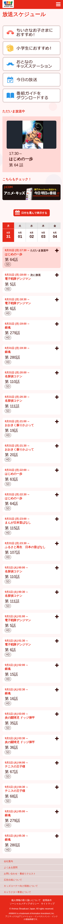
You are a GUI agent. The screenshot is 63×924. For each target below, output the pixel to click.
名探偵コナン (13, 376)
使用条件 (47, 900)
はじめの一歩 (21, 159)
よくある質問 (10, 867)
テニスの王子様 (15, 766)
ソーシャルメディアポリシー (24, 903)
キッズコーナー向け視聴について (21, 886)
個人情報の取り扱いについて (26, 900)
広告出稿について (13, 879)
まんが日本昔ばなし (18, 522)
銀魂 (8, 327)
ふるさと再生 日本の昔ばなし (25, 547)
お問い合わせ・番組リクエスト (20, 873)
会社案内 (8, 861)
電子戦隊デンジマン (18, 279)
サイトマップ (48, 903)
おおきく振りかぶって (19, 425)
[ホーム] (8, 4)
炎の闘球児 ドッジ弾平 (20, 717)
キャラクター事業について (17, 892)
